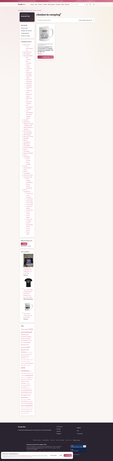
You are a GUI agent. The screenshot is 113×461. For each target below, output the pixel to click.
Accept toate (68, 455)
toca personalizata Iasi (26, 390)
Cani (36, 4)
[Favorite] (90, 4)
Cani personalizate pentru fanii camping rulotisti (29, 114)
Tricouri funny (29, 210)
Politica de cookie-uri (15, 457)
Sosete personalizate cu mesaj (27, 167)
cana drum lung (29, 352)
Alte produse (51, 4)
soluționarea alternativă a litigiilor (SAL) (34, 447)
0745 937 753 (80, 1)
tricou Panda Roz (27, 406)
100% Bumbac (25, 334)
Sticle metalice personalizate (29, 180)
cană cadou (23, 365)
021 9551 (35, 449)
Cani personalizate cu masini (29, 107)
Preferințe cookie (76, 440)
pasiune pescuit (24, 379)
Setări (60, 455)
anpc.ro (54, 447)
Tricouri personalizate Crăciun (29, 224)
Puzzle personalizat (28, 147)
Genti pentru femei (28, 136)
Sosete (45, 4)
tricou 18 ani (24, 393)
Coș (78, 430)
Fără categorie (27, 134)
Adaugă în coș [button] (45, 57)
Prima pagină (21, 10)
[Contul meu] (86, 4)
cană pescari (29, 375)
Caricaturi (25, 120)
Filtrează (24, 243)
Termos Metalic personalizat (29, 186)
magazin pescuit (24, 377)
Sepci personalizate (28, 153)
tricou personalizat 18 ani (25, 407)
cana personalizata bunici (26, 354)
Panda (21, 4)
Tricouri (40, 4)
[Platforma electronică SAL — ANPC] (78, 446)
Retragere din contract (26, 30)
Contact (58, 4)
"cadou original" (24, 329)
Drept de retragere (60, 440)
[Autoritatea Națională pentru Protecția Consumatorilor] (78, 450)
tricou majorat (29, 403)
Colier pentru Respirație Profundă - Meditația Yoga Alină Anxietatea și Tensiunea (28, 125)
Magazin (79, 427)
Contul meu (59, 426)
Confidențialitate (25, 33)
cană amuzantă (29, 363)
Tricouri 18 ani (29, 193)
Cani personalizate (28, 55)
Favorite (67, 4)
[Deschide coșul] (93, 4)
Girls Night (26, 138)
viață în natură (25, 413)
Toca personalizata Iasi (29, 48)
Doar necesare (53, 455)
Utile (62, 4)
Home (32, 4)
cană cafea (28, 365)
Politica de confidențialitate (26, 457)
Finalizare (58, 433)
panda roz (30, 377)
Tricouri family (29, 204)
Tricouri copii (29, 201)
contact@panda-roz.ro (90, 1)
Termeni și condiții (25, 35)
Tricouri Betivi (29, 199)
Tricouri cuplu (29, 202)
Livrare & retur (24, 28)
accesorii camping (26, 336)
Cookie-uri (52, 440)
